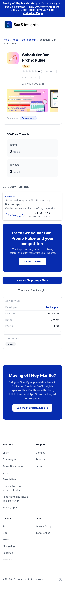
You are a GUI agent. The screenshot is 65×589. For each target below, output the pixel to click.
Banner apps (28, 118)
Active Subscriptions (14, 466)
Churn (6, 452)
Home (6, 39)
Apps (15, 39)
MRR (5, 472)
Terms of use (43, 532)
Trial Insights (9, 459)
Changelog (9, 546)
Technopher (53, 307)
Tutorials (40, 459)
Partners (7, 559)
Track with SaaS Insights (32, 290)
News (6, 539)
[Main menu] (59, 24)
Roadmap (8, 552)
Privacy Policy (43, 526)
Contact (40, 452)
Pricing (39, 466)
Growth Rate (10, 479)
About (6, 526)
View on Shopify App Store (32, 280)
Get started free (32, 261)
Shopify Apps (10, 507)
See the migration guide (32, 407)
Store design (29, 39)
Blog (5, 532)
